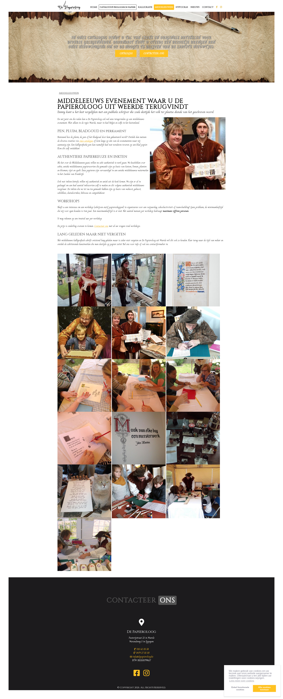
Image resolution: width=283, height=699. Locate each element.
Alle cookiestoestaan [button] (264, 688)
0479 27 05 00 (142, 653)
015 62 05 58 (142, 649)
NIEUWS (195, 7)
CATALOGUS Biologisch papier (117, 7)
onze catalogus (86, 141)
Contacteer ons (154, 53)
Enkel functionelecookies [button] (240, 688)
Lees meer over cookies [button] (241, 681)
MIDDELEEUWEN (164, 7)
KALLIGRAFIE (145, 7)
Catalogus (126, 53)
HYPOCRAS (182, 7)
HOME (93, 7)
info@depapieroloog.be (143, 656)
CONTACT (207, 7)
